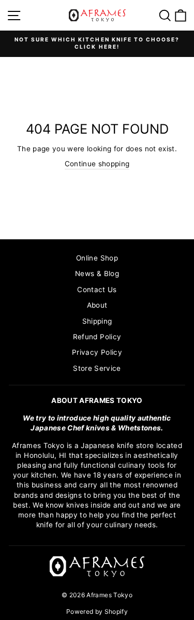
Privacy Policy (97, 352)
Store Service (97, 368)
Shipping (97, 321)
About (97, 305)
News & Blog (97, 273)
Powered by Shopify (97, 611)
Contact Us (96, 289)
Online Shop (97, 258)
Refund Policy (97, 337)
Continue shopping (97, 164)
